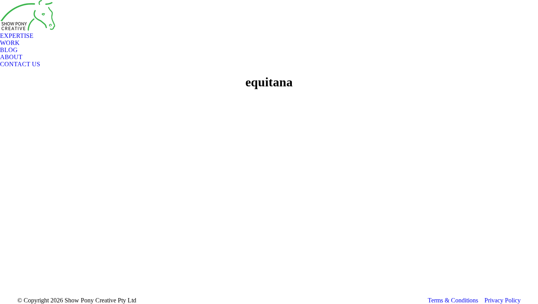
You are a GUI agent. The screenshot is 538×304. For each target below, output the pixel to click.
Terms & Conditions (453, 300)
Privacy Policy (502, 300)
